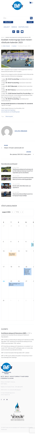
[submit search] (31, 18)
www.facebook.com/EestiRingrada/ (10, 112)
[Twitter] (4, 399)
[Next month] (20, 212)
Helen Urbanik (6, 46)
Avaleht (2, 37)
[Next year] (22, 212)
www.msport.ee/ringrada (7, 110)
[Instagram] (18, 31)
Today (17, 212)
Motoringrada (9, 116)
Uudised (14, 46)
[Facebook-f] (13, 31)
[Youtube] (22, 31)
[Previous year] (12, 212)
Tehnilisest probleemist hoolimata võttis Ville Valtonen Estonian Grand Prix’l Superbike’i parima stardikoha (23, 171)
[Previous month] (14, 212)
